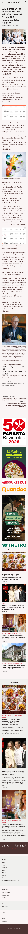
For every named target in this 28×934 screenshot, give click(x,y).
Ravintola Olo (21, 383)
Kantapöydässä (5, 895)
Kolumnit (14, 571)
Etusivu (3, 862)
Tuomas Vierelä (13, 385)
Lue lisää (5, 581)
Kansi (9, 571)
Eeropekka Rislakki (6, 25)
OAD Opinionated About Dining (9, 383)
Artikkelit (4, 571)
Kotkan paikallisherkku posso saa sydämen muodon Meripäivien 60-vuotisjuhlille (16, 405)
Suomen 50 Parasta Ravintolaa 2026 (10, 880)
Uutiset (8, 603)
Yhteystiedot (5, 883)
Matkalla (14, 663)
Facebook (4, 916)
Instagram (4, 921)
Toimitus (4, 897)
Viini (20, 633)
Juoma (3, 870)
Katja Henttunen (10, 382)
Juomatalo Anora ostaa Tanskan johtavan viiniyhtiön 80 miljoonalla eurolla (14, 399)
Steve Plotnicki (5, 385)
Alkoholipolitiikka (6, 892)
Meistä (3, 878)
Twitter (3, 918)
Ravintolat (21, 571)
